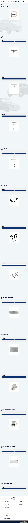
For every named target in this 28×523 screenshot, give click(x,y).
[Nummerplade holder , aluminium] (14, 320)
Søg (16, 1)
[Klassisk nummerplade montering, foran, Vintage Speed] (14, 283)
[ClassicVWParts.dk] (3, 1)
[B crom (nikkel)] (14, 22)
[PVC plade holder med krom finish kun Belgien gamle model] (14, 469)
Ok (24, 521)
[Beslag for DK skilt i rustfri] (14, 59)
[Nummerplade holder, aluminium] (14, 357)
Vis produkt (14, 41)
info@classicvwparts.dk (7, 507)
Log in (23, 1)
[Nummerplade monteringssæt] (14, 395)
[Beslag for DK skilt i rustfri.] (14, 134)
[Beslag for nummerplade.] (14, 208)
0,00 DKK (24, 1)
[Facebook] (18, 1)
